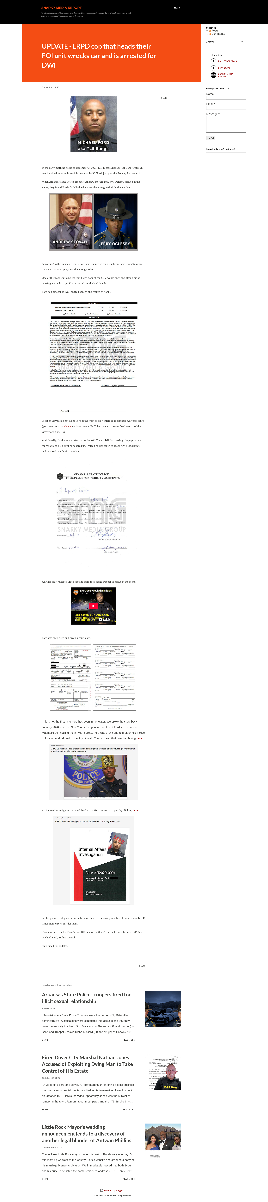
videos (67, 426)
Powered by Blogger (113, 1190)
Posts (214, 30)
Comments (218, 33)
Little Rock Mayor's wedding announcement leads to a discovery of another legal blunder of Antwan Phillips (86, 1133)
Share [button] (164, 98)
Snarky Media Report (61, 8)
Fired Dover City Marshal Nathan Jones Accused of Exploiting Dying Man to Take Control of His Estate (87, 1064)
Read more (129, 1040)
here (139, 738)
